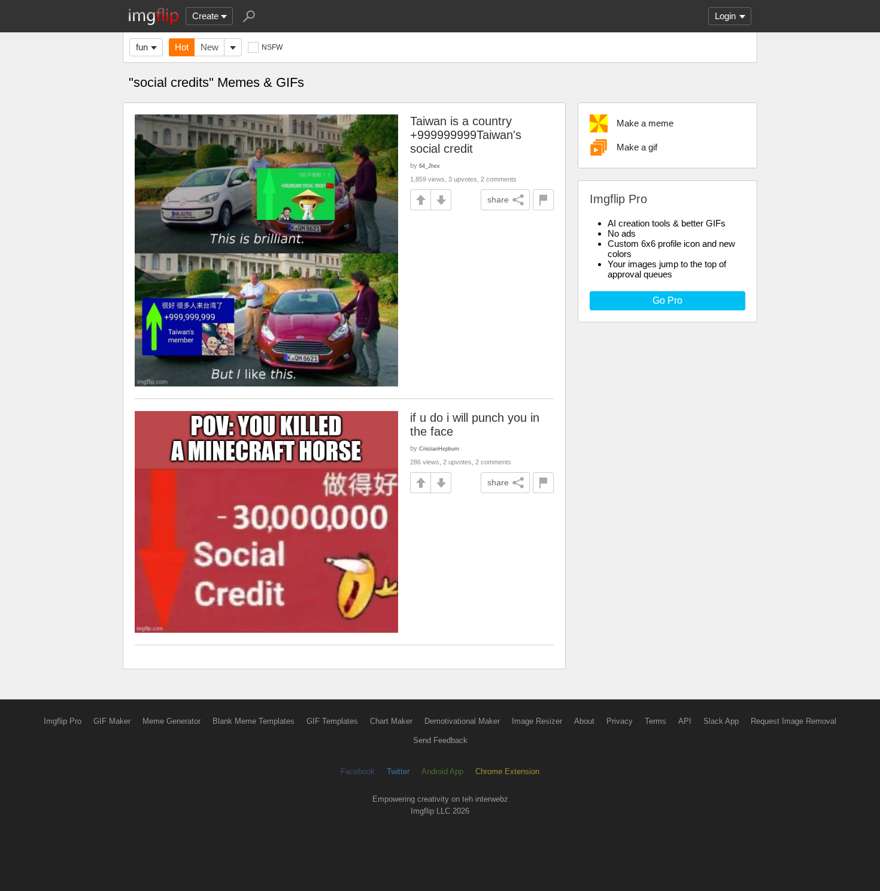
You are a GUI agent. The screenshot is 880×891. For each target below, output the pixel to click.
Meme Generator (171, 721)
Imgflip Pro (62, 721)
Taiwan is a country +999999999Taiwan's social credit (465, 134)
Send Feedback (440, 740)
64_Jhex (429, 165)
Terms (655, 721)
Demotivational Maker (462, 721)
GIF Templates (332, 721)
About (584, 721)
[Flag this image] (543, 199)
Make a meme (645, 123)
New (210, 47)
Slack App (721, 721)
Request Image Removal (793, 721)
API (684, 721)
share (498, 199)
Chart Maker (391, 721)
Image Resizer (537, 721)
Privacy (619, 721)
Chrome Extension (507, 771)
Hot (182, 47)
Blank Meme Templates (254, 721)
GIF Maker (112, 721)
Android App (442, 771)
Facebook (358, 771)
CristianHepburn (439, 448)
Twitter (398, 771)
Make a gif (637, 147)
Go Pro (667, 300)
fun (142, 47)
